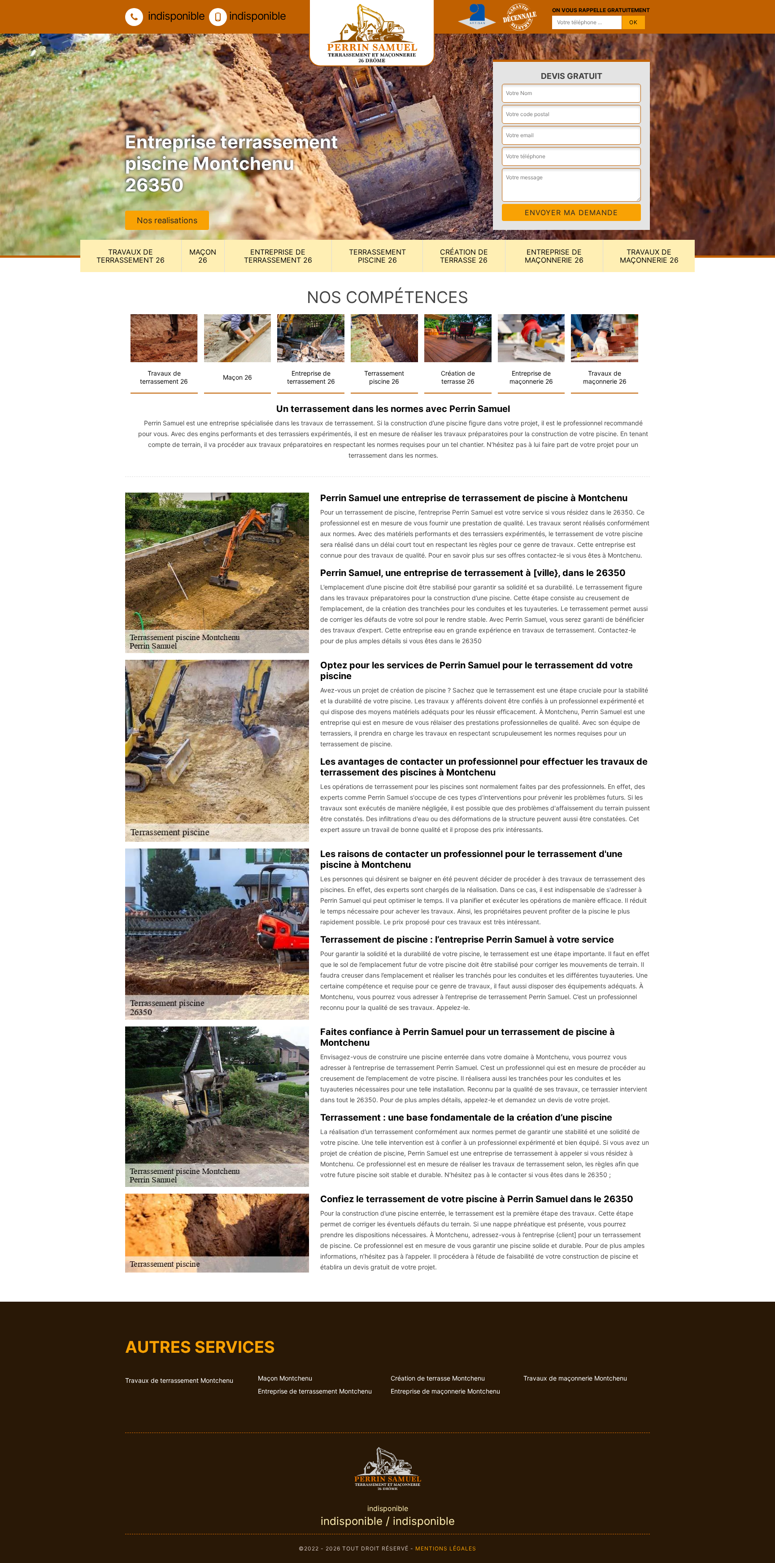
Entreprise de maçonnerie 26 (554, 255)
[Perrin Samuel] (387, 1467)
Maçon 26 (202, 255)
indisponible (175, 15)
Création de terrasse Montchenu (438, 1378)
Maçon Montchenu (285, 1378)
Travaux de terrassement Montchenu (179, 1380)
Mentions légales (445, 1548)
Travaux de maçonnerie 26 (649, 255)
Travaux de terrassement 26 (130, 255)
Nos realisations (167, 220)
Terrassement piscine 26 (377, 255)
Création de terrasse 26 (464, 255)
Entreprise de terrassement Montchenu (315, 1391)
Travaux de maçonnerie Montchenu (575, 1378)
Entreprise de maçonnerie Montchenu (445, 1391)
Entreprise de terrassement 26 (278, 255)
